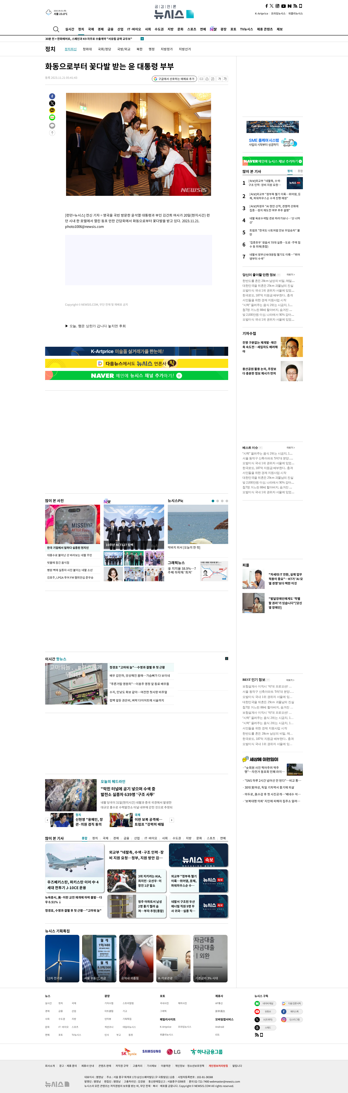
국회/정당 (104, 49)
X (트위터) (267, 1019)
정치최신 (71, 49)
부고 (118, 1035)
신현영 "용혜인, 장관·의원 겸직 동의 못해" (89, 824)
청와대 (87, 49)
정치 (81, 29)
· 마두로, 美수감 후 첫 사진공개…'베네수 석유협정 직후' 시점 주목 (272, 794)
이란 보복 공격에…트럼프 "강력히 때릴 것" (149, 824)
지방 (171, 29)
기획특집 (127, 1019)
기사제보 (151, 1066)
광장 (224, 29)
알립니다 (237, 1066)
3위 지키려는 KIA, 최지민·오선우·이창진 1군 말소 (150, 881)
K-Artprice (261, 13)
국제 (91, 29)
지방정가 (167, 49)
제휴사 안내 (87, 1066)
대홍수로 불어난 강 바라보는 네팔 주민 (69, 555)
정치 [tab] (290, 171)
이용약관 (166, 1066)
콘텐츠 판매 (104, 1066)
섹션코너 (109, 1027)
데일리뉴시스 (129, 1027)
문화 (180, 29)
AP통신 (219, 1003)
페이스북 (294, 1011)
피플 (245, 565)
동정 (130, 1035)
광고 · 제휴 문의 (68, 1066)
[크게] (225, 79)
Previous (47, 820)
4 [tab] (227, 501)
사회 (148, 29)
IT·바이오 (134, 29)
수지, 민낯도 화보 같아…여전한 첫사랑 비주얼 (138, 692)
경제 (101, 29)
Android (219, 1027)
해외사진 (182, 1003)
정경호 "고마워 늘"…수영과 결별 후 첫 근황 (137, 667)
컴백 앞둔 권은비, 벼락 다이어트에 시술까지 (137, 700)
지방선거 (185, 49)
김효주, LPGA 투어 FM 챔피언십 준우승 (70, 577)
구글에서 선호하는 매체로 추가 (176, 79)
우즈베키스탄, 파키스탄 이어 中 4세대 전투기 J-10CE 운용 (73, 884)
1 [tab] (213, 501)
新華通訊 (220, 1011)
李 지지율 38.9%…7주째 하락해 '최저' (182, 570)
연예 (203, 29)
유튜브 (268, 1011)
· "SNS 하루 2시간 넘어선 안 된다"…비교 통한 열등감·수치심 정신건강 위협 (272, 780)
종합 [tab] (300, 171)
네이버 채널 (268, 1003)
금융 (111, 29)
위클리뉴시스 (295, 13)
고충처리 (137, 1066)
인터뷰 (108, 1019)
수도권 (159, 29)
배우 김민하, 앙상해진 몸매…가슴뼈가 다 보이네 (140, 675)
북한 (140, 49)
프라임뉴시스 (278, 13)
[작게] (219, 79)
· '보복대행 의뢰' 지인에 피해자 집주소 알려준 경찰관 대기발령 (272, 801)
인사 (107, 1035)
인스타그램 (294, 1019)
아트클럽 (109, 1011)
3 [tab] (222, 501)
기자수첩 (249, 333)
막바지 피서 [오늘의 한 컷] (184, 547)
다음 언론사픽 (294, 1003)
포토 (233, 29)
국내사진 (164, 1003)
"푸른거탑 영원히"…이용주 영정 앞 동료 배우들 (139, 684)
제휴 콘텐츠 (265, 29)
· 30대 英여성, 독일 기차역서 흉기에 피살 (268, 787)
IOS (217, 1034)
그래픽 (163, 1011)
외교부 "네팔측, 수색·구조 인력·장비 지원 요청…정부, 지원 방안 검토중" (136, 855)
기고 (125, 1011)
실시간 (69, 29)
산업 (120, 29)
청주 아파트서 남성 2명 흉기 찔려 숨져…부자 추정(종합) (151, 906)
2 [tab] (217, 501)
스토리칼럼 (128, 1003)
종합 (84, 838)
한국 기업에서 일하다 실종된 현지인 (68, 548)
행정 (152, 49)
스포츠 (191, 29)
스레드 (268, 1027)
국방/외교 (123, 49)
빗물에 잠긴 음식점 (58, 563)
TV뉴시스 (246, 29)
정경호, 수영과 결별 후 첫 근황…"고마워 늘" (73, 910)
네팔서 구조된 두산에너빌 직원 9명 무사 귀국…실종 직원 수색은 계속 (183, 906)
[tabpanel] (198, 530)
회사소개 (50, 1066)
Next (171, 820)
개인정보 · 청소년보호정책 (189, 1066)
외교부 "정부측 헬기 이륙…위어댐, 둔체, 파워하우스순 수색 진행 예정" (184, 881)
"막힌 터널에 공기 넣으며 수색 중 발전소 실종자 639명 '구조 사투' (128, 791)
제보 (280, 29)
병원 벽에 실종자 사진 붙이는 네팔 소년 (70, 570)
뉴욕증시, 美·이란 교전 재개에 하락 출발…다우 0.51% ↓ (73, 899)
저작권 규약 (122, 1066)
